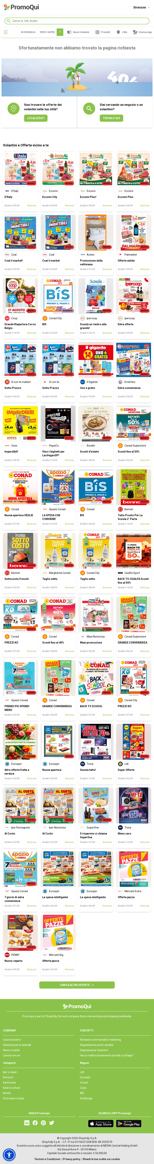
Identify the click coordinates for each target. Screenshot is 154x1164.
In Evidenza (28, 32)
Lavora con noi (11, 1055)
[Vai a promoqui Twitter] (52, 1124)
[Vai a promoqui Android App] (128, 1123)
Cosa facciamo (12, 1039)
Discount (8, 1077)
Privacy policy (71, 1159)
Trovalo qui (111, 118)
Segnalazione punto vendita (96, 1044)
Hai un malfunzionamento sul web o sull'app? (107, 1055)
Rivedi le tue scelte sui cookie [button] (101, 1159)
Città (124, 32)
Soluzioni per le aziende (17, 1044)
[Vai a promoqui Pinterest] (43, 1124)
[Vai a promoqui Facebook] (35, 1124)
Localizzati (35, 118)
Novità (7, 1093)
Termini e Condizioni (47, 1159)
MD (82, 1093)
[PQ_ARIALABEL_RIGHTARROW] (60, 32)
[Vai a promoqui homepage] (21, 7)
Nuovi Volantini (81, 32)
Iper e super (47, 32)
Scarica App (145, 32)
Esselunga (86, 1098)
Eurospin (85, 1077)
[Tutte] (6, 32)
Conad (84, 1082)
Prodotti (105, 32)
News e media (11, 1050)
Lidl (82, 1072)
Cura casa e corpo (13, 1098)
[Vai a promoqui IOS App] (101, 1123)
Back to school (11, 1087)
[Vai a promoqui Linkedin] (27, 1124)
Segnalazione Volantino (94, 1050)
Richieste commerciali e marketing (100, 1039)
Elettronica (9, 1082)
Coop (83, 1087)
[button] (9, 1154)
